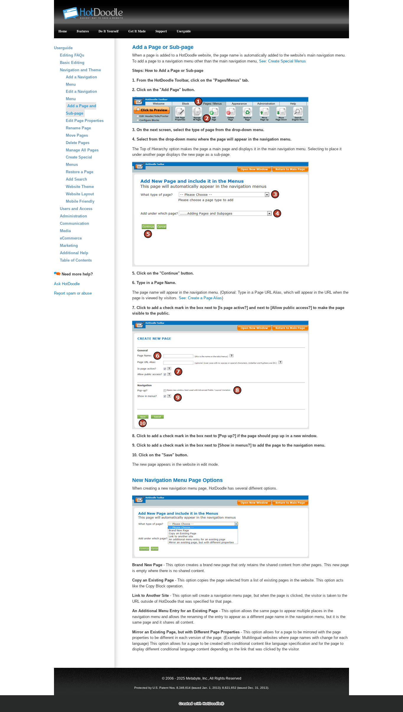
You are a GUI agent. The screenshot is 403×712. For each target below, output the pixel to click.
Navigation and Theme (80, 70)
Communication (74, 223)
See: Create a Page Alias (200, 298)
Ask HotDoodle (67, 284)
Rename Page (78, 128)
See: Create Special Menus (282, 61)
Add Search (76, 179)
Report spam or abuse (73, 293)
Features (83, 31)
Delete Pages (77, 143)
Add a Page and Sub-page (81, 109)
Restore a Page (79, 172)
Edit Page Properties (85, 120)
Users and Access (76, 209)
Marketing (69, 245)
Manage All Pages (82, 150)
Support (161, 31)
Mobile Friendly (80, 201)
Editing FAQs (72, 55)
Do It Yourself (109, 31)
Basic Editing (72, 62)
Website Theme (80, 186)
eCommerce (71, 238)
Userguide (184, 31)
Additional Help (74, 253)
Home (62, 31)
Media (65, 231)
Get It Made (137, 31)
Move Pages (77, 135)
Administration (73, 216)
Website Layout (80, 194)
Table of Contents (76, 260)
